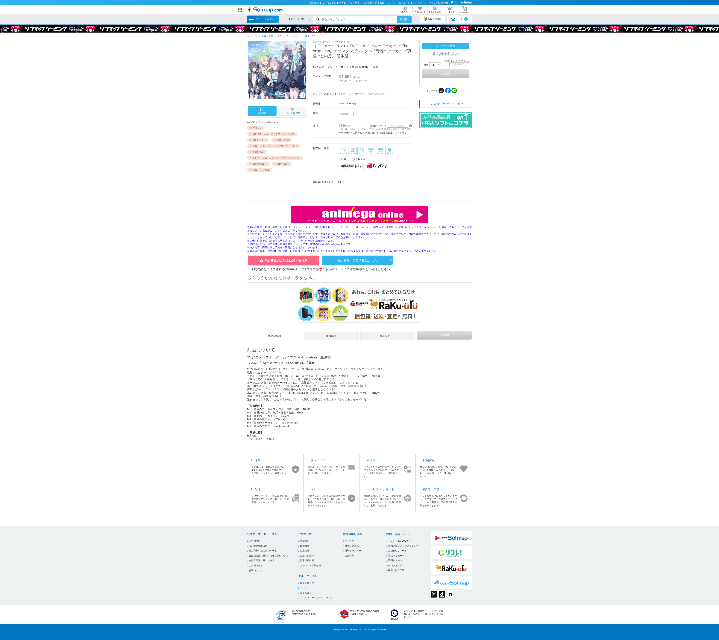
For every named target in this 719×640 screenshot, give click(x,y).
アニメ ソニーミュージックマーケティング (275, 146)
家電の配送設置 (396, 570)
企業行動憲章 (307, 555)
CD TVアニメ (260, 164)
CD (280, 36)
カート (461, 19)
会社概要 (304, 545)
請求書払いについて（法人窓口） (392, 2)
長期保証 (429, 460)
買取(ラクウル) (433, 489)
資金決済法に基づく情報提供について (269, 555)
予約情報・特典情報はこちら (357, 260)
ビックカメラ (307, 582)
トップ (253, 36)
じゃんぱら (306, 592)
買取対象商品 (352, 545)
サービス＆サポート (349, 2)
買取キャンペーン (354, 550)
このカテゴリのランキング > (446, 103)
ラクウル (349, 541)
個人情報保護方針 (258, 545)
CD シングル (259, 140)
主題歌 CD (258, 152)
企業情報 (304, 550)
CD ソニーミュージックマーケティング (273, 134)
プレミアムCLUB (422, 2)
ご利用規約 (254, 541)
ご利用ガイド (329, 2)
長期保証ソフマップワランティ (404, 545)
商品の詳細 (274, 335)
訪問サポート (395, 560)
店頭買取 (349, 555)
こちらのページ (333, 269)
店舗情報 (367, 2)
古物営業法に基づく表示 (261, 560)
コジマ (303, 587)
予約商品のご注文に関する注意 (286, 260)
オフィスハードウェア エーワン (316, 597)
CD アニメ (283, 164)
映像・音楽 (267, 36)
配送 (257, 489)
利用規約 (314, 2)
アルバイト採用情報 (310, 565)
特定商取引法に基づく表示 (263, 550)
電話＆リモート (396, 555)
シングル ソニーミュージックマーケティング (276, 158)
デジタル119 (395, 565)
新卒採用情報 (307, 560)
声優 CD (257, 128)
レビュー (317, 489)
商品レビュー (388, 335)
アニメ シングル (261, 170)
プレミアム (318, 460)
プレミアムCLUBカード (400, 541)
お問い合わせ (441, 2)
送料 (257, 460)
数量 (426, 64)
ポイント (373, 460)
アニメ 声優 (283, 140)
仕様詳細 (331, 335)
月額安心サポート (397, 550)
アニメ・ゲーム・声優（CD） (302, 36)
